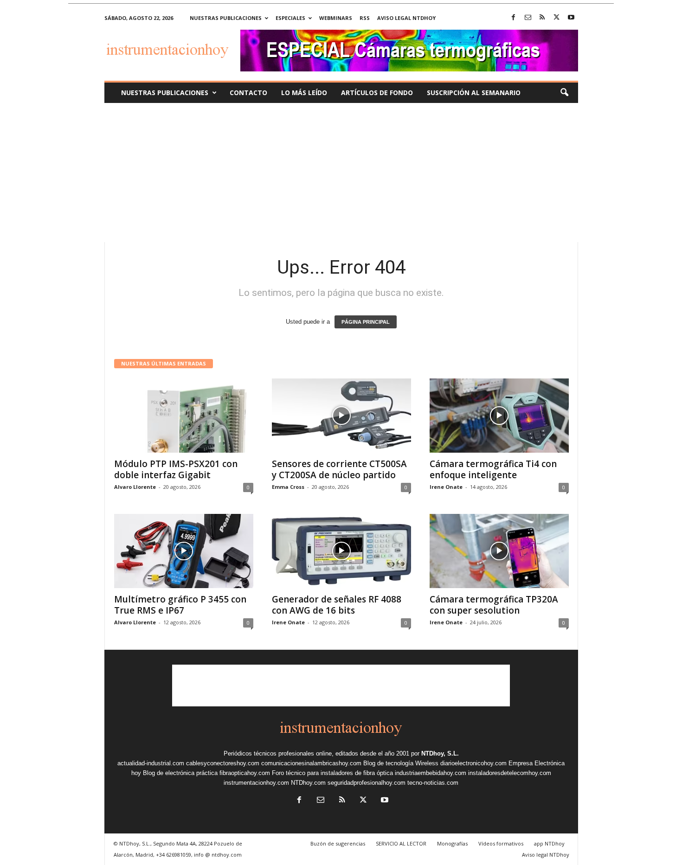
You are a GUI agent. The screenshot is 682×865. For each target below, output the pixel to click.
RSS (365, 17)
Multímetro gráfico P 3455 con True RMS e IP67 (180, 604)
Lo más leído (304, 92)
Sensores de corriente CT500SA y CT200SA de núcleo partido (339, 469)
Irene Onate (446, 486)
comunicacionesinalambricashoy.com (311, 763)
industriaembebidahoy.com (430, 772)
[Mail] (528, 18)
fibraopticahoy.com (244, 772)
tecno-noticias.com (432, 782)
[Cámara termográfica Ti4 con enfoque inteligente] (499, 415)
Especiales (290, 17)
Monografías (452, 843)
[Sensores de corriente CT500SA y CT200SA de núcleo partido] (341, 415)
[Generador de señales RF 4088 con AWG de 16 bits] (341, 551)
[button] (564, 93)
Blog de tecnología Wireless (400, 763)
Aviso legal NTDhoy (406, 17)
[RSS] (542, 18)
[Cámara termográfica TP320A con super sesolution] (499, 551)
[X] (556, 18)
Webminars (335, 17)
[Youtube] (571, 18)
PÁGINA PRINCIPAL (365, 322)
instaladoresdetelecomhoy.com (509, 772)
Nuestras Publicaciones (164, 92)
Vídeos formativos (500, 843)
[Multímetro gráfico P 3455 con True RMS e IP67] (183, 551)
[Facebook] (513, 18)
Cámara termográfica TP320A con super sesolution (494, 604)
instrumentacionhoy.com (256, 782)
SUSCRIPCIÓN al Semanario (474, 92)
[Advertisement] (341, 172)
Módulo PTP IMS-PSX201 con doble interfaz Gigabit (176, 469)
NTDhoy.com (308, 782)
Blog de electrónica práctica (180, 772)
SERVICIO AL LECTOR (401, 843)
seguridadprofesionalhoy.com (366, 782)
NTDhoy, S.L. (440, 753)
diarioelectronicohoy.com (473, 763)
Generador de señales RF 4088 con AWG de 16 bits (336, 604)
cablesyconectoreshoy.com (222, 763)
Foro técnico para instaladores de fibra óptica (332, 772)
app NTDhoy (549, 843)
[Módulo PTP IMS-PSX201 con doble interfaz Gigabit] (183, 415)
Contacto (248, 92)
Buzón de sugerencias (337, 843)
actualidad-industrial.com (150, 763)
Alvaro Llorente (135, 486)
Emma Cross (288, 486)
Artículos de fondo (377, 92)
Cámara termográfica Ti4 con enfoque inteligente (493, 469)
